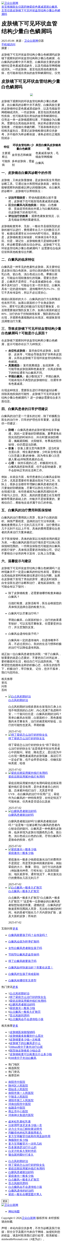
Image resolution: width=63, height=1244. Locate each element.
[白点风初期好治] (19, 696)
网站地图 (14, 1211)
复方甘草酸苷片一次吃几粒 (25, 1143)
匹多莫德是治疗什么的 (22, 1147)
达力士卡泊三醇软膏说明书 (25, 1128)
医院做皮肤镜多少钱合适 (25, 1050)
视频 (10, 6)
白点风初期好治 (18, 700)
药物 (26, 6)
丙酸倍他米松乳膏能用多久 (25, 1132)
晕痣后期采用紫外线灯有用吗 (26, 776)
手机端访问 (8, 44)
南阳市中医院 (16, 1081)
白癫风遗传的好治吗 (21, 1190)
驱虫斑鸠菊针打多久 (21, 1154)
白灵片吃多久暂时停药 (22, 1151)
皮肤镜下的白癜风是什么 (25, 1043)
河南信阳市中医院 (19, 1104)
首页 (4, 6)
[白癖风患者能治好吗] (22, 811)
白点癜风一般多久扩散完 (23, 891)
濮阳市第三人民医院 (21, 1100)
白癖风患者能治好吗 (21, 814)
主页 (4, 10)
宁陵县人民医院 (18, 1096)
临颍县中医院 (16, 1107)
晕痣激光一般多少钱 (21, 853)
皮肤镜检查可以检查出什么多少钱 (31, 1054)
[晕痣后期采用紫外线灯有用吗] (28, 772)
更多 (15, 928)
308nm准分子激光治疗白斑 (26, 1046)
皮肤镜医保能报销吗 (22, 1032)
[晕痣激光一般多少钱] (22, 849)
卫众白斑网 (31, 40)
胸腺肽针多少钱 (18, 1139)
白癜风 (53, 6)
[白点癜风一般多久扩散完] (25, 887)
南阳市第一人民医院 (21, 1093)
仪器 (21, 6)
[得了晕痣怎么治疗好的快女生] (28, 734)
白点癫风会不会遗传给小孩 (26, 1019)
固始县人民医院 (18, 1089)
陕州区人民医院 (18, 1085)
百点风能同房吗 (19, 1015)
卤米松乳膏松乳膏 (19, 1121)
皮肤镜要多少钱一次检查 (25, 1039)
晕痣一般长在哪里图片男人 (25, 1194)
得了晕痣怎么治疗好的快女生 (26, 738)
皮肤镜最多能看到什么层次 (26, 1035)
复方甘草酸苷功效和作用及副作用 (29, 1136)
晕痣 (32, 6)
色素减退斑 (42, 6)
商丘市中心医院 (18, 1111)
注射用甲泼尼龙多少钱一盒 (25, 1125)
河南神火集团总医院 (21, 1115)
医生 (15, 6)
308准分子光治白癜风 (23, 1057)
